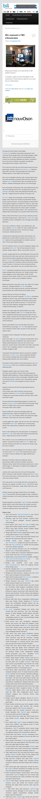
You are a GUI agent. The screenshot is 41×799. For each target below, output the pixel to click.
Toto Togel (16, 452)
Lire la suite (9, 85)
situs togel (23, 569)
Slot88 (37, 573)
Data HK (22, 312)
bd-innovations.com (25, 169)
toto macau (9, 609)
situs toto (26, 442)
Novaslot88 (10, 597)
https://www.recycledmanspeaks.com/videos (18, 559)
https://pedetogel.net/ (18, 544)
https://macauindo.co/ (12, 542)
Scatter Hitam (31, 218)
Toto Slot (14, 228)
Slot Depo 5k (6, 153)
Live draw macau (14, 355)
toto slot (10, 181)
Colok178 (27, 581)
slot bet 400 (18, 393)
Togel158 (17, 530)
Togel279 (36, 758)
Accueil (8, 15)
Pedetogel (23, 555)
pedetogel (5, 191)
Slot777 (4, 270)
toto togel (8, 415)
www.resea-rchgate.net (24, 514)
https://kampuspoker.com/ (13, 565)
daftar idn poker (27, 577)
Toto (11, 466)
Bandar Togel (34, 474)
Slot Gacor (5, 197)
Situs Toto (21, 327)
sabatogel (27, 662)
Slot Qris (22, 286)
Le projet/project (10, 19)
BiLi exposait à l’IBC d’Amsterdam (15, 36)
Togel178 (4, 494)
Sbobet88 (11, 381)
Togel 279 (9, 520)
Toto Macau (27, 296)
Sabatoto (8, 674)
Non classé (15, 89)
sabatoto (24, 484)
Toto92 (28, 635)
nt (25, 89)
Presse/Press (9, 22)
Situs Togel (9, 434)
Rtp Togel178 (26, 524)
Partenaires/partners (22, 19)
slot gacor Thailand (12, 403)
